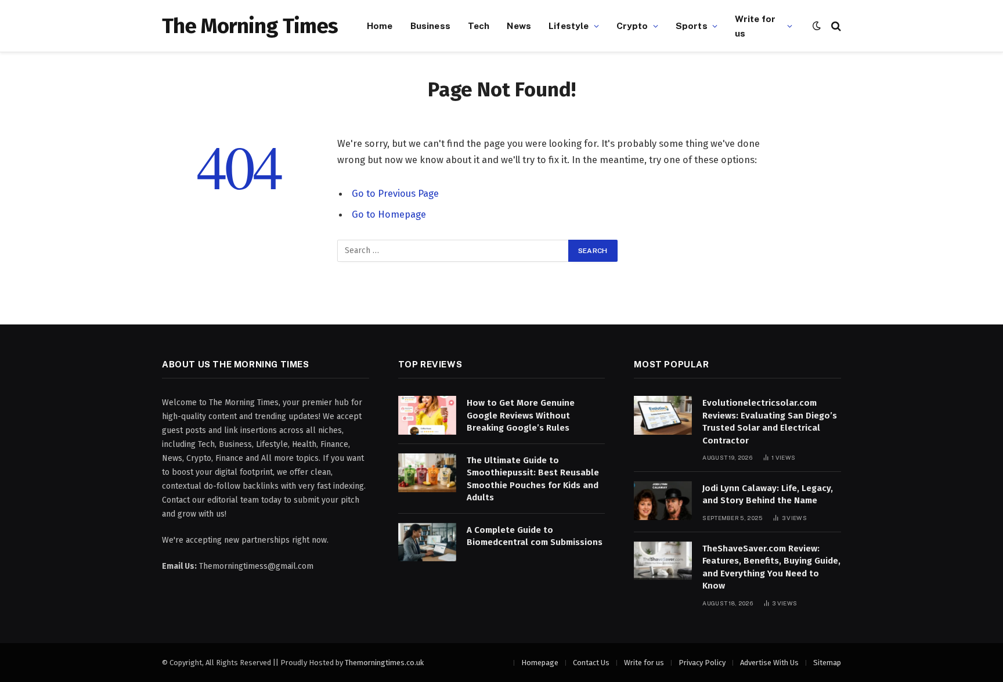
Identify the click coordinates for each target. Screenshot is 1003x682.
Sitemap (827, 662)
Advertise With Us (769, 662)
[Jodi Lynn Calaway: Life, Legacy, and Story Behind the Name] (663, 500)
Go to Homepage (389, 214)
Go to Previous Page (395, 193)
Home (380, 25)
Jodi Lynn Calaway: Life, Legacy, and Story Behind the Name (767, 494)
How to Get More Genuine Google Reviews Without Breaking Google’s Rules (521, 415)
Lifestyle (569, 25)
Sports (692, 25)
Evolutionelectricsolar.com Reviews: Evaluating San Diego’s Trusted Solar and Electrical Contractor (769, 421)
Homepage (539, 662)
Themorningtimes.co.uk (384, 662)
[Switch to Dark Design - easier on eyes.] (817, 26)
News (519, 25)
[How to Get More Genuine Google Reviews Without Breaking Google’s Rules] (427, 415)
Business (430, 25)
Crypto (632, 25)
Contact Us (591, 662)
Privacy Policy (702, 662)
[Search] (835, 26)
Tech (479, 25)
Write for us (755, 25)
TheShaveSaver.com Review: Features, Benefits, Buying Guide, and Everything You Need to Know (771, 567)
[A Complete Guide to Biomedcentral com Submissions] (427, 542)
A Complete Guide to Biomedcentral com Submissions (534, 536)
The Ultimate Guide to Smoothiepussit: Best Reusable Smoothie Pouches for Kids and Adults (533, 479)
